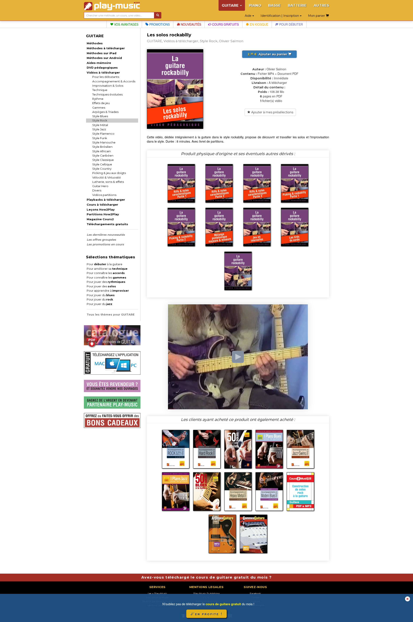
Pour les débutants (105, 77)
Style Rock (99, 120)
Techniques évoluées (107, 94)
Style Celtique (102, 164)
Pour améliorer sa (107, 268)
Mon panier (317, 16)
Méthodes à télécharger (106, 48)
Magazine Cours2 (100, 219)
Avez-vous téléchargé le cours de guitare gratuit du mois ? (206, 577)
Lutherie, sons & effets (108, 181)
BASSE (274, 5)
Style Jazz (99, 129)
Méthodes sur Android (104, 58)
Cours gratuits (225, 24)
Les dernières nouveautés (106, 234)
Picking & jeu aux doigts (109, 173)
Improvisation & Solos (107, 85)
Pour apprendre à (108, 290)
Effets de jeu (101, 103)
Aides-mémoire (99, 63)
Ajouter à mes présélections (271, 112)
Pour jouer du (101, 295)
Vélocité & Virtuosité (106, 177)
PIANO (255, 5)
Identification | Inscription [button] (280, 16)
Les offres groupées (101, 239)
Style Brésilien (102, 146)
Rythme (97, 98)
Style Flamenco (103, 133)
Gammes (98, 107)
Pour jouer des (106, 281)
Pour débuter (290, 24)
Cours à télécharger (102, 204)
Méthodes (95, 43)
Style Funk (99, 138)
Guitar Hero (100, 186)
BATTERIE (297, 5)
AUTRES (321, 5)
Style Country (101, 168)
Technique (99, 90)
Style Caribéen (102, 155)
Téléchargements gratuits (107, 224)
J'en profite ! (206, 613)
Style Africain (101, 151)
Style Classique (103, 160)
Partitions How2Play (103, 214)
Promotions (159, 24)
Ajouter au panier (268, 54)
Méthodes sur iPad (101, 53)
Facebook (255, 593)
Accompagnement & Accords (113, 81)
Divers (96, 190)
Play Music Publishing (206, 593)
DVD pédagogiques (102, 67)
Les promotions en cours (105, 244)
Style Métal (100, 125)
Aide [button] (248, 16)
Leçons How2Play (101, 209)
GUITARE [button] (231, 5)
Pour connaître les (106, 273)
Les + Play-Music (157, 593)
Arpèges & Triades (105, 112)
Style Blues (100, 116)
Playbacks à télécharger (106, 199)
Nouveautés (190, 24)
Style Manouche (104, 142)
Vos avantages (125, 24)
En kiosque (258, 24)
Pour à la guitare (104, 264)
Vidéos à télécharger (103, 72)
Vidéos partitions (104, 195)
